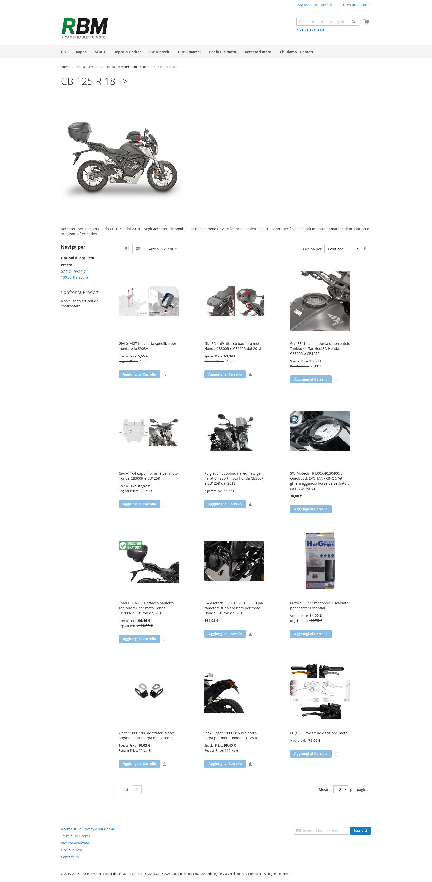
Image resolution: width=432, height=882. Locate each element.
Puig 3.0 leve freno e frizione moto (319, 733)
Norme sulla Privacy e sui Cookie (88, 829)
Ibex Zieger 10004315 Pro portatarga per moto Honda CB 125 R (231, 735)
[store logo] (84, 28)
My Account (307, 4)
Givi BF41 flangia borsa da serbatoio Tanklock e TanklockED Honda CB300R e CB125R (320, 348)
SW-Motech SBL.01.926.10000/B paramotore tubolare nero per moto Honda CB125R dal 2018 (234, 608)
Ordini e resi (71, 850)
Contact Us (70, 857)
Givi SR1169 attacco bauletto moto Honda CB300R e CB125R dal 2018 (233, 346)
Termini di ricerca (75, 836)
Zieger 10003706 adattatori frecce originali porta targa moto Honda (147, 735)
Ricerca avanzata (310, 29)
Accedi (326, 4)
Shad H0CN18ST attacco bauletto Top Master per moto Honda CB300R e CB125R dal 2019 (146, 608)
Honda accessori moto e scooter (129, 67)
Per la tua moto (88, 67)
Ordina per (312, 249)
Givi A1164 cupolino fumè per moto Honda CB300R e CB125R (148, 476)
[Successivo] (137, 789)
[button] (164, 374)
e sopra (74, 277)
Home (65, 67)
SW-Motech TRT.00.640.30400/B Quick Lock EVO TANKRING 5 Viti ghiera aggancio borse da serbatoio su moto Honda (320, 481)
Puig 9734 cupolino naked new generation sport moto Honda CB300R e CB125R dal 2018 (234, 478)
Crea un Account (357, 4)
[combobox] (327, 22)
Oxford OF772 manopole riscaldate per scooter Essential (319, 605)
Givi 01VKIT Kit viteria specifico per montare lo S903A (147, 346)
